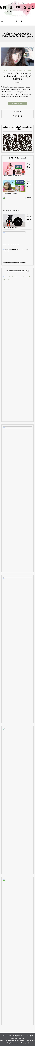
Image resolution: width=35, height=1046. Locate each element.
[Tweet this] (16, 116)
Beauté (6, 70)
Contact (21, 1038)
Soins (29, 70)
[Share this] (13, 116)
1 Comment (17, 111)
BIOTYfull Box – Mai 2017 (11, 245)
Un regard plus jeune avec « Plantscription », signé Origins (17, 76)
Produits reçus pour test (18, 70)
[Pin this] (22, 116)
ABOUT (17, 13)
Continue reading (17, 103)
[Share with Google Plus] (19, 116)
